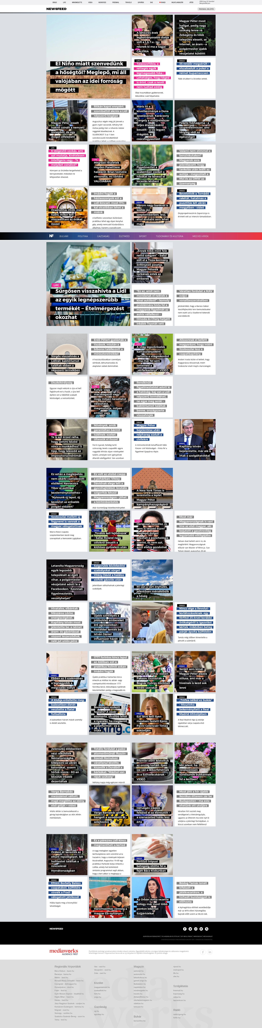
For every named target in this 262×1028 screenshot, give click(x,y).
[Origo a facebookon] (185, 929)
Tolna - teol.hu (61, 1020)
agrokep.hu (99, 1014)
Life (64, 2)
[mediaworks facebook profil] (203, 952)
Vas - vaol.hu (99, 966)
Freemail (115, 2)
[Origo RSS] (206, 929)
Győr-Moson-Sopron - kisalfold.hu (69, 994)
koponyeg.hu (178, 994)
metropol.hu (178, 970)
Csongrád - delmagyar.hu (66, 984)
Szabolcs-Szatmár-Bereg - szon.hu (70, 1016)
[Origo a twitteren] (190, 929)
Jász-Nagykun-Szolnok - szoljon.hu (70, 1003)
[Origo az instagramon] (195, 929)
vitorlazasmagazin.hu (143, 1000)
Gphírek (141, 2)
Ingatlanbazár (177, 2)
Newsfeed (102, 2)
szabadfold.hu (100, 990)
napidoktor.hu (139, 987)
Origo (55, 2)
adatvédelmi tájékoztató (151, 936)
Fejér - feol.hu (61, 990)
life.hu (175, 973)
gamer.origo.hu (140, 981)
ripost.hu (177, 966)
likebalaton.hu (140, 984)
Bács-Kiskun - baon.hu (64, 971)
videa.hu (177, 997)
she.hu (176, 976)
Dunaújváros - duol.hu (64, 987)
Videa (90, 2)
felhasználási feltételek (170, 936)
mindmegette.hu (141, 990)
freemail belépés (206, 9)
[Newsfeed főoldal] (56, 929)
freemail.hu (178, 990)
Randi (163, 2)
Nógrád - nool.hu (62, 1010)
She (151, 2)
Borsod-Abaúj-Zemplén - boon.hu (69, 981)
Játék (191, 2)
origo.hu (97, 997)
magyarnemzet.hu (102, 987)
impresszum (197, 936)
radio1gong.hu (179, 1014)
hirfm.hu (176, 1018)
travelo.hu (138, 994)
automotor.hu (139, 974)
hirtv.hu (97, 994)
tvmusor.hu (138, 1007)
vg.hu (96, 1011)
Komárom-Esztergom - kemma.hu (69, 1007)
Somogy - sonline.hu (63, 1013)
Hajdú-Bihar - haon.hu (64, 997)
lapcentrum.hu (179, 1000)
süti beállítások (186, 936)
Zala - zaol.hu (100, 973)
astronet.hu (139, 971)
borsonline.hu (139, 1021)
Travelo (128, 2)
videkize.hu (138, 1003)
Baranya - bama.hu (63, 974)
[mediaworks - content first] (64, 952)
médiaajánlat (207, 936)
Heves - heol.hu (61, 1000)
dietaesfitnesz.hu (141, 997)
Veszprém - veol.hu (102, 970)
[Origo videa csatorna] (201, 929)
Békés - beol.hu (61, 977)
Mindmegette (77, 2)
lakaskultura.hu (140, 977)
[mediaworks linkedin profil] (209, 952)
